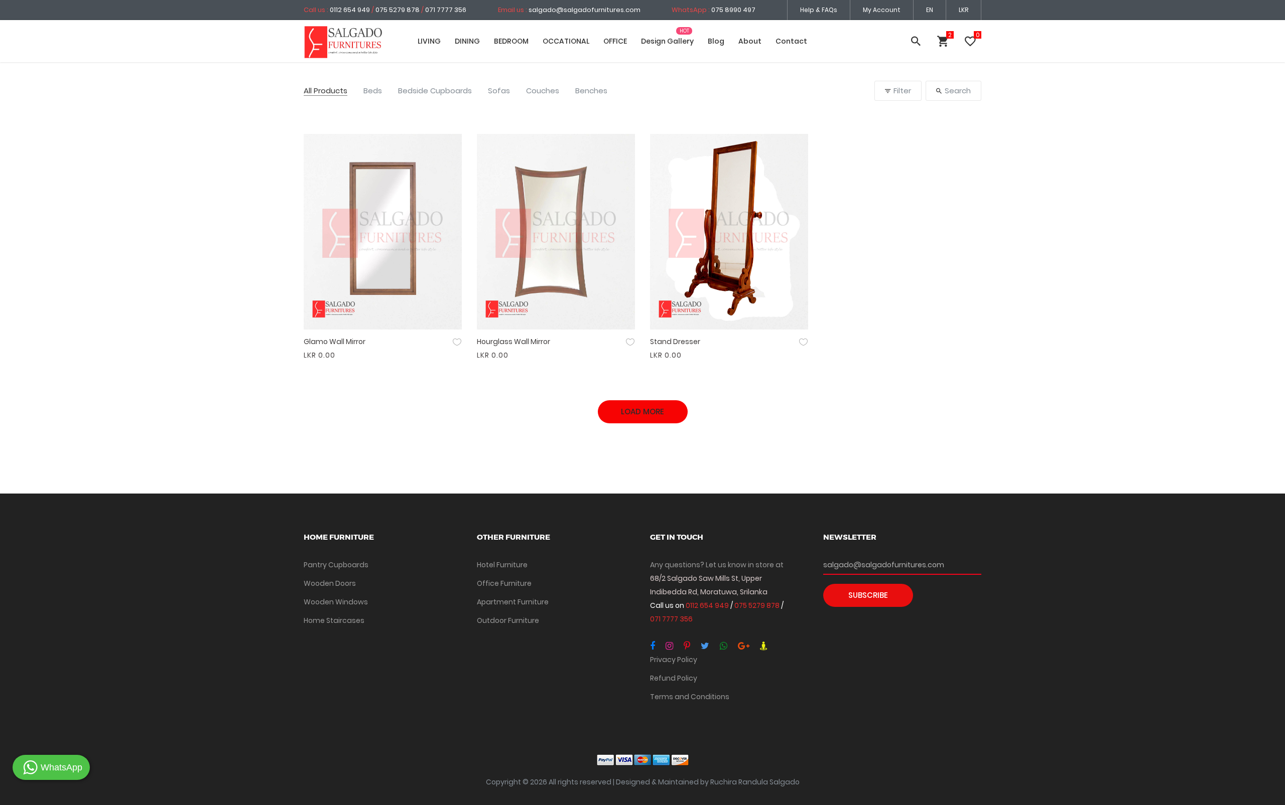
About (749, 41)
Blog (716, 41)
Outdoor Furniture (508, 620)
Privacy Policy (673, 660)
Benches (591, 91)
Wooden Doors (330, 583)
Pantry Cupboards (336, 565)
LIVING (429, 41)
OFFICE (615, 41)
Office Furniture (504, 583)
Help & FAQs (818, 10)
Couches (542, 91)
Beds (372, 91)
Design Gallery (667, 41)
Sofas (499, 91)
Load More (642, 411)
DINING (467, 41)
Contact (791, 41)
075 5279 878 (397, 10)
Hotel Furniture (502, 565)
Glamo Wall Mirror (334, 342)
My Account (882, 10)
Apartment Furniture (513, 602)
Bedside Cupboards (435, 91)
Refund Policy (673, 678)
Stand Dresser (675, 342)
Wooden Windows (336, 602)
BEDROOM (511, 41)
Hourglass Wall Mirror (513, 342)
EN (929, 10)
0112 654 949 (350, 10)
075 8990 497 (733, 10)
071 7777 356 (445, 10)
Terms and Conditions (689, 697)
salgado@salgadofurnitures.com (584, 10)
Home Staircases (334, 620)
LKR (963, 10)
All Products (325, 91)
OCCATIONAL (566, 41)
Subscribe (868, 595)
